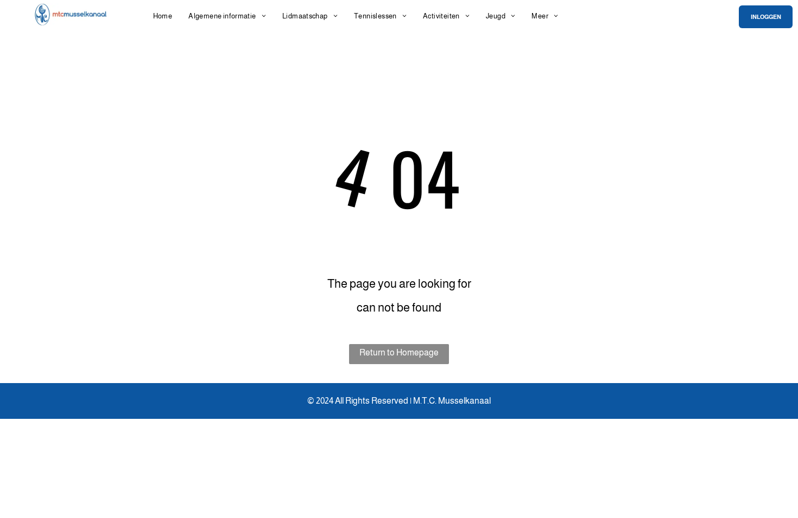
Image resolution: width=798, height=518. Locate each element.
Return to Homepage (399, 352)
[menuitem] (163, 16)
